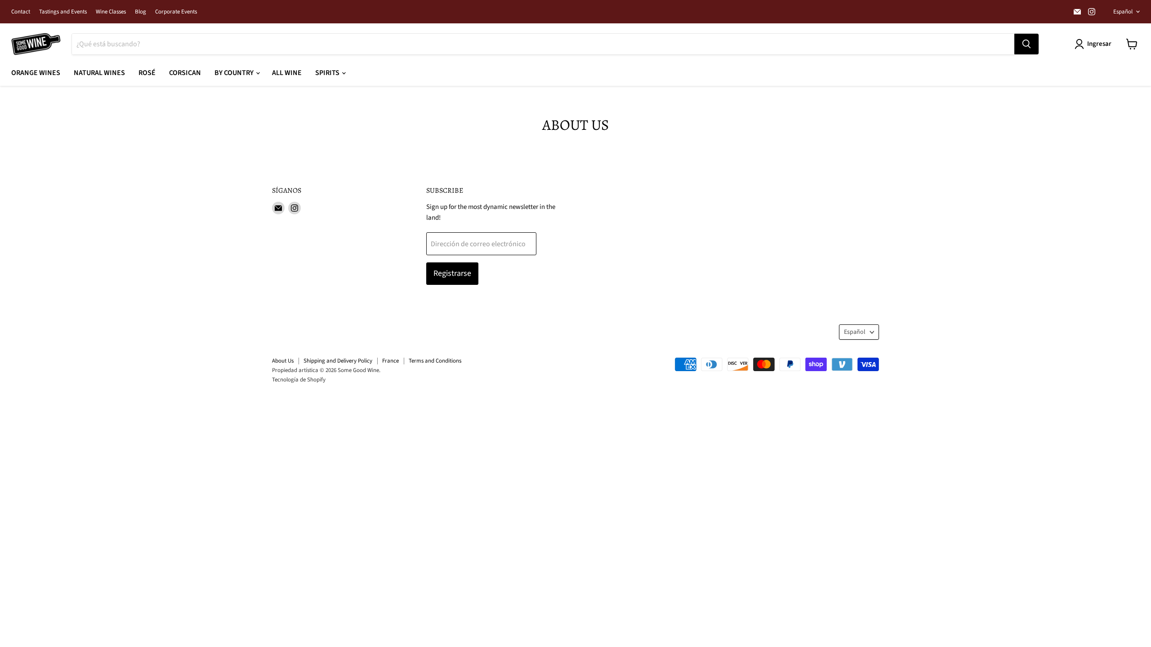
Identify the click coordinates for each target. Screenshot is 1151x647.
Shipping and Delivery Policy (337, 361)
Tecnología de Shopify (299, 380)
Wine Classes (111, 12)
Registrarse (452, 273)
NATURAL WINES (99, 73)
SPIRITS (328, 73)
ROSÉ (147, 73)
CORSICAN (185, 73)
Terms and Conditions (435, 361)
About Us (283, 361)
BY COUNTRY (234, 73)
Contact (20, 12)
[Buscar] (1026, 44)
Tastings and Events (63, 12)
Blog (140, 12)
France (390, 361)
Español (1123, 12)
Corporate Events (176, 12)
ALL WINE (287, 73)
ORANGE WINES (35, 73)
